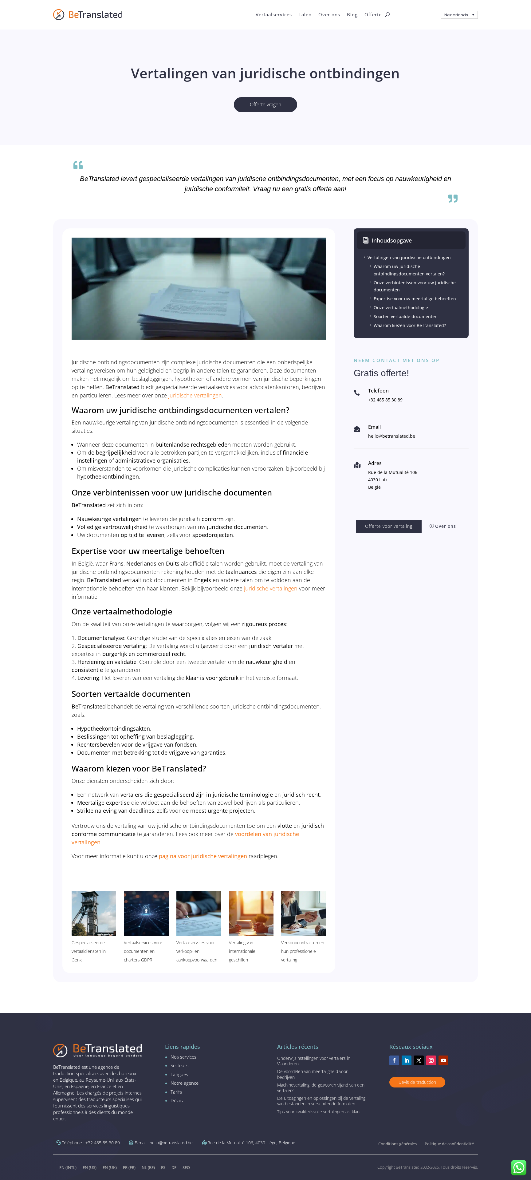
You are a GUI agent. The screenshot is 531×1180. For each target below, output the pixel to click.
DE (173, 1167)
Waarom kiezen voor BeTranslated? (407, 325)
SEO (186, 1167)
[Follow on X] (419, 1060)
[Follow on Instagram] (431, 1060)
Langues (179, 1074)
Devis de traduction (417, 1082)
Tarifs (176, 1092)
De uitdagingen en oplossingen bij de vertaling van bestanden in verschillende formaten (321, 1101)
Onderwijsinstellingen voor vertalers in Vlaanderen (313, 1061)
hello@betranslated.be (391, 436)
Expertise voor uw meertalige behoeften (412, 299)
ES (163, 1167)
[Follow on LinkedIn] (406, 1060)
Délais (177, 1100)
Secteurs (179, 1065)
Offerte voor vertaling (388, 526)
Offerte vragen (265, 104)
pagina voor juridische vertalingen (203, 856)
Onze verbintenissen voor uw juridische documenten (412, 286)
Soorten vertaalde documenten (403, 316)
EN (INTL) (68, 1167)
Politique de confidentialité (449, 1143)
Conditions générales (397, 1143)
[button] (459, 15)
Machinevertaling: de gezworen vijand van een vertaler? (320, 1087)
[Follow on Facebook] (394, 1060)
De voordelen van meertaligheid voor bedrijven (312, 1074)
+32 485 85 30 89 (385, 400)
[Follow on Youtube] (443, 1060)
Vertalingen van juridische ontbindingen (407, 257)
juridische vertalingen (195, 395)
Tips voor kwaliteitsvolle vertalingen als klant (319, 1112)
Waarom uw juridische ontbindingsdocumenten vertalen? (407, 270)
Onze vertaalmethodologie (398, 307)
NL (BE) (148, 1167)
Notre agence (185, 1083)
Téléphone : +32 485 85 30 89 (91, 1143)
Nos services (183, 1057)
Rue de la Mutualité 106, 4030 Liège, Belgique (251, 1143)
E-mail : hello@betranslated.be (164, 1143)
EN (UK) (110, 1167)
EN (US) (89, 1167)
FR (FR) (129, 1167)
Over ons (445, 526)
